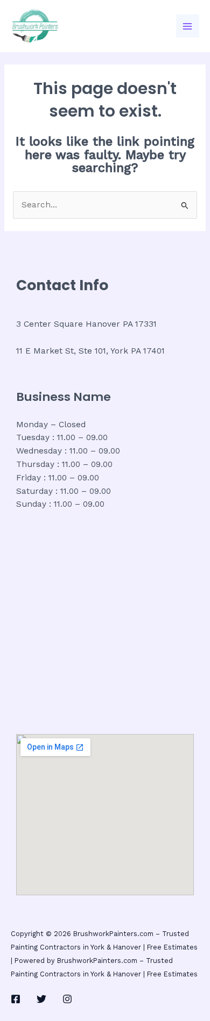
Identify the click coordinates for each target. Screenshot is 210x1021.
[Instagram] (67, 999)
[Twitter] (41, 999)
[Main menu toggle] (187, 26)
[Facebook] (15, 999)
